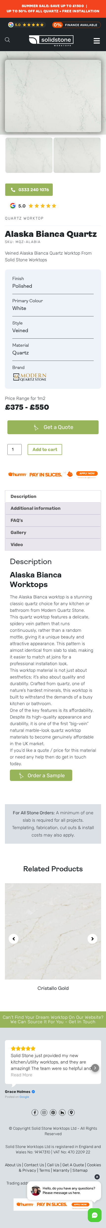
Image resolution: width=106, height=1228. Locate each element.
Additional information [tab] (36, 508)
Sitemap (80, 1170)
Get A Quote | (74, 1165)
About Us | (14, 1165)
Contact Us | (35, 1165)
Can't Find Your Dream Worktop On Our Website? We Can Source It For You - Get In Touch (53, 1019)
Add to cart (45, 449)
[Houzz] (62, 1112)
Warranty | (62, 1170)
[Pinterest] (53, 1112)
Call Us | (54, 1165)
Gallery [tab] (18, 532)
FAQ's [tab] (17, 520)
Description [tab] (23, 496)
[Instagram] (44, 1112)
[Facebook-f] (35, 1112)
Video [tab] (17, 544)
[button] (96, 41)
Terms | (46, 1170)
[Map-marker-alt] (71, 1112)
